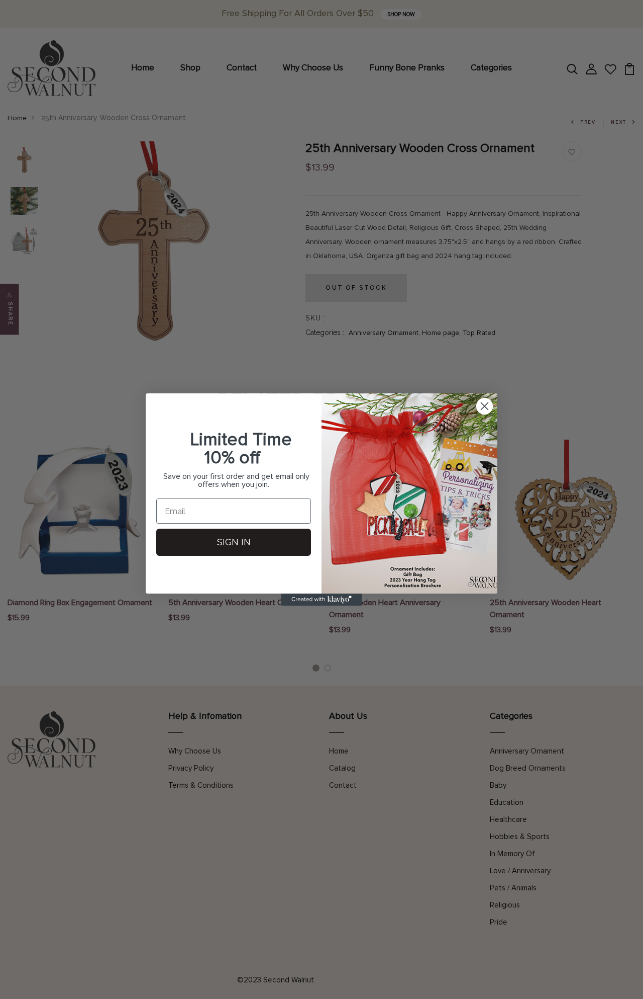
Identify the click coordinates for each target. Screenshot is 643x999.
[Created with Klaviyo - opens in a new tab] (321, 600)
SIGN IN (234, 542)
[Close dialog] (484, 406)
